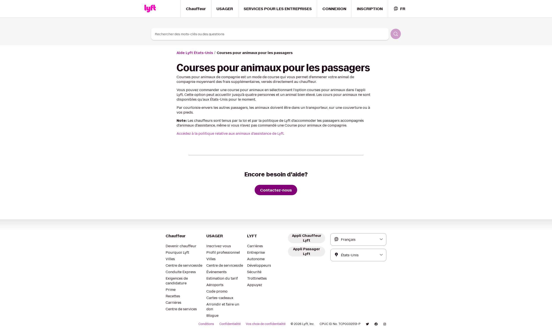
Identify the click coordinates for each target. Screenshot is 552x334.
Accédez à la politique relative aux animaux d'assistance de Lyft (230, 133)
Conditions (206, 324)
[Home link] (150, 9)
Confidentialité (230, 324)
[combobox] (399, 8)
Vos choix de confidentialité (265, 324)
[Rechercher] (395, 34)
